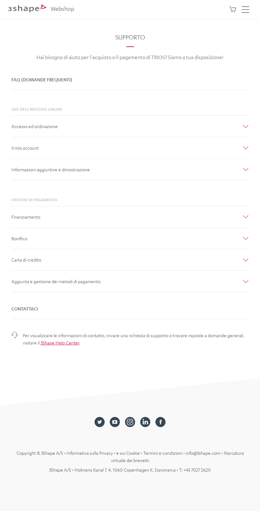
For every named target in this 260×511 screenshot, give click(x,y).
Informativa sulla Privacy (90, 453)
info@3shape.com (203, 453)
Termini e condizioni (163, 453)
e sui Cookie (128, 453)
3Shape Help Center (60, 342)
